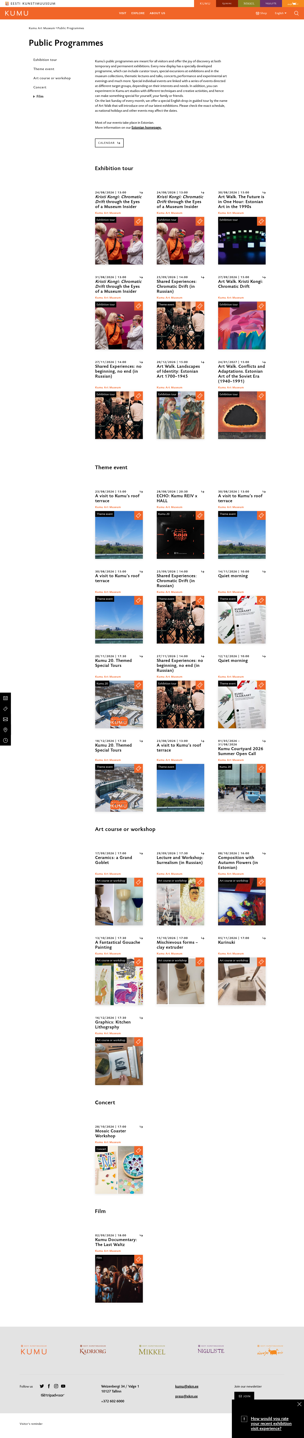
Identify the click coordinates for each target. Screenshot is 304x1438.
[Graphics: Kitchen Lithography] (119, 1061)
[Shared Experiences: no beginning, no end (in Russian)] (119, 415)
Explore (138, 13)
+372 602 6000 (112, 1401)
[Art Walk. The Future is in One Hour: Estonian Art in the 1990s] (242, 241)
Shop (263, 13)
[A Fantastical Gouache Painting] (119, 981)
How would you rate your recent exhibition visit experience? (271, 1423)
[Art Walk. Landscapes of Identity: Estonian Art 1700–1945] (180, 415)
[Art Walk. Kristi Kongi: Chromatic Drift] (242, 325)
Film (40, 96)
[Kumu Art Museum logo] (205, 3)
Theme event (43, 69)
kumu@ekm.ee (186, 1386)
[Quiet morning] (242, 620)
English (279, 13)
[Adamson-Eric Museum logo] (293, 3)
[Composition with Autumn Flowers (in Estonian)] (242, 901)
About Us (157, 13)
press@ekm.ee (186, 1396)
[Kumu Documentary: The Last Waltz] (119, 1278)
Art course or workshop (52, 78)
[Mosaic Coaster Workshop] (119, 1170)
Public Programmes (71, 28)
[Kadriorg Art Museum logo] (227, 3)
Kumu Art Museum (42, 28)
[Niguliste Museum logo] (271, 3)
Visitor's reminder (31, 1423)
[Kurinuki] (242, 981)
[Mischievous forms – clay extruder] (180, 981)
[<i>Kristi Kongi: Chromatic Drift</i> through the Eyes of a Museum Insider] (119, 241)
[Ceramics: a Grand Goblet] (119, 901)
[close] (299, 1404)
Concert (39, 87)
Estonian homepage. (147, 127)
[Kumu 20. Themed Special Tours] (119, 704)
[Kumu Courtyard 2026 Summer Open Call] (242, 788)
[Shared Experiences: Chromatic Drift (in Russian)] (180, 325)
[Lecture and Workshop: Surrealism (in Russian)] (180, 901)
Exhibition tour (45, 60)
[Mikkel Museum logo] (249, 3)
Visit (122, 13)
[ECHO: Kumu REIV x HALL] (180, 535)
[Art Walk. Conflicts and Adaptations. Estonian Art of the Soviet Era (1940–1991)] (242, 415)
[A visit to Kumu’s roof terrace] (119, 535)
